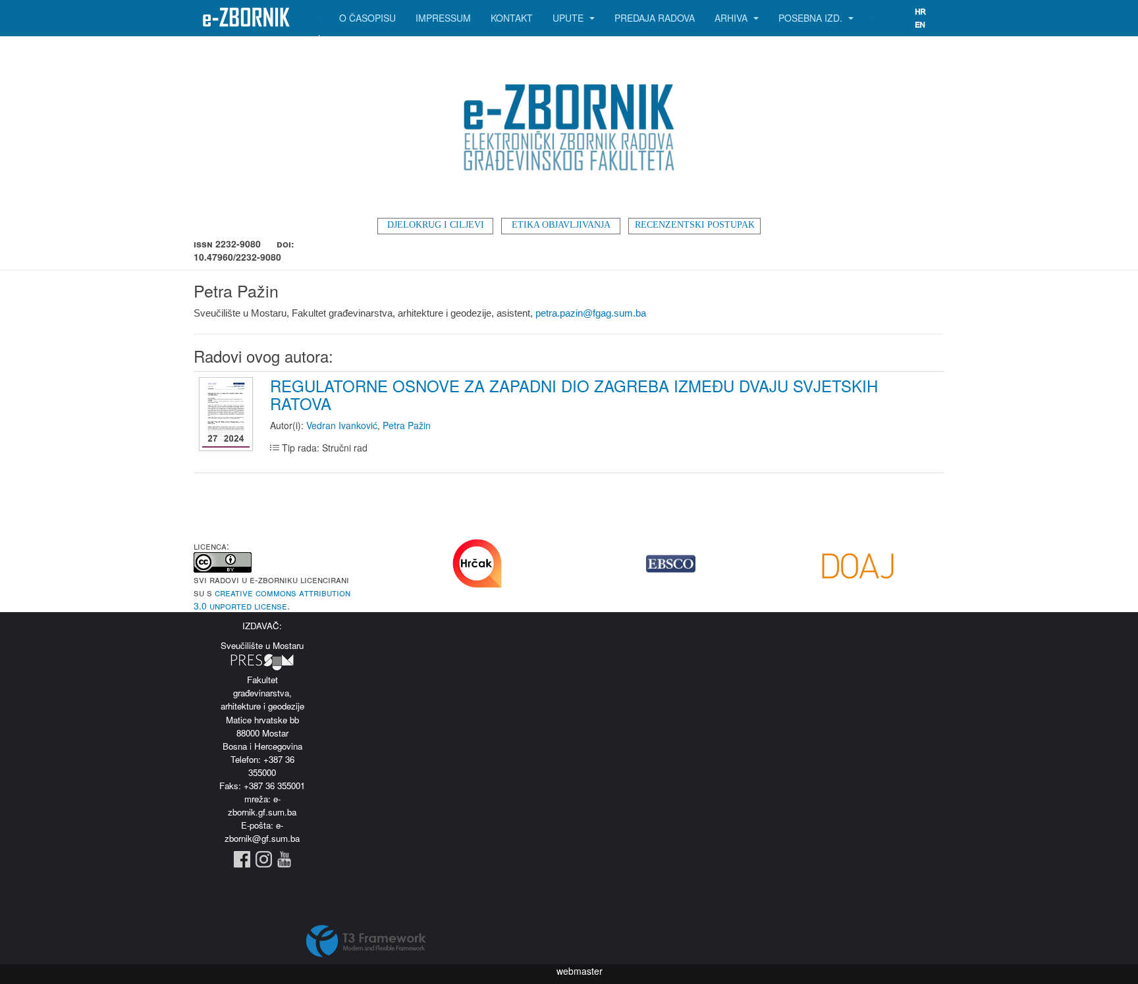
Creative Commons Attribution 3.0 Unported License (272, 599)
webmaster (579, 970)
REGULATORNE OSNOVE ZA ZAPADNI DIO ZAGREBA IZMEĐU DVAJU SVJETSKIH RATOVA (574, 394)
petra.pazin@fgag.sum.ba (590, 313)
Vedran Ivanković (341, 425)
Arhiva (732, 17)
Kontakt (512, 17)
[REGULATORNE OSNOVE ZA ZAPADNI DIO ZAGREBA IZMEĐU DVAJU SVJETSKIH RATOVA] (227, 414)
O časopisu (367, 17)
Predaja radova (654, 17)
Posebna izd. (811, 17)
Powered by (366, 941)
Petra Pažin (407, 425)
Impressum (443, 17)
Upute (569, 17)
